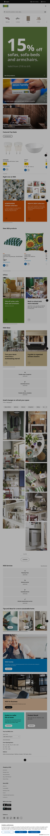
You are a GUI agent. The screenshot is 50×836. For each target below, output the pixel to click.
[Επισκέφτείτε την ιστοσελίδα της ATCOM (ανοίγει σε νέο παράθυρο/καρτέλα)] (44, 834)
